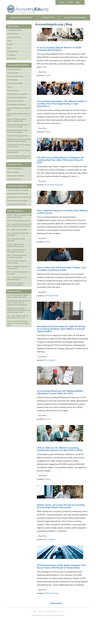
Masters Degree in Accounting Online (19, 197)
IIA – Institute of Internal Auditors (17, 230)
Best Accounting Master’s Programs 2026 (18, 115)
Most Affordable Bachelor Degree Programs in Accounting (17, 125)
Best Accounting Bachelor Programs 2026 (18, 109)
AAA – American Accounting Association (16, 240)
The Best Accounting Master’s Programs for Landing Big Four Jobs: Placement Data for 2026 (60, 160)
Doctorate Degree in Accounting (17, 201)
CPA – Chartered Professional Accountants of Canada (16, 256)
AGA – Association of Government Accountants (18, 234)
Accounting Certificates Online (16, 204)
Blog (78, 2)
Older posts (55, 603)
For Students (50, 360)
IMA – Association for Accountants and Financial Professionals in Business (19, 225)
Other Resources (15, 211)
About (70, 2)
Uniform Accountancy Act (15, 169)
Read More (42, 72)
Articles (9, 41)
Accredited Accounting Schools (17, 97)
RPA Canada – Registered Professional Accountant (15, 284)
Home (62, 2)
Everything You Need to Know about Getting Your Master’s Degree (18, 140)
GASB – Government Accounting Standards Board (17, 267)
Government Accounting (14, 83)
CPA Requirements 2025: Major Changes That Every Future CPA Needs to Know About (61, 566)
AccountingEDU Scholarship (16, 104)
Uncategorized (12, 58)
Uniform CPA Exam (13, 172)
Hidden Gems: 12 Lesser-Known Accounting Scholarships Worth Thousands (61, 506)
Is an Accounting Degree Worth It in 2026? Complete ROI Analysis (59, 48)
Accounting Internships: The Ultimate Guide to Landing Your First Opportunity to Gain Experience (62, 103)
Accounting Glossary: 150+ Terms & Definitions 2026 (18, 151)
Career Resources (13, 90)
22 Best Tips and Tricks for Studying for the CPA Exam (18, 146)
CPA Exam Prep (51, 296)
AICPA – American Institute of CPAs (18, 221)
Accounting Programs (54, 185)
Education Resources (17, 186)
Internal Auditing (12, 80)
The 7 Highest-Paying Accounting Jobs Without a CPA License (62, 211)
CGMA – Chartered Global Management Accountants (15, 245)
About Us (41, 611)
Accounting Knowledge (14, 30)
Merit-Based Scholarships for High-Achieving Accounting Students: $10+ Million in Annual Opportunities (61, 329)
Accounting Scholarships (15, 101)
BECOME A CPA (48, 17)
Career (48, 75)
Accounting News (12, 34)
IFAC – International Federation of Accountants (18, 273)
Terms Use (59, 611)
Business (10, 44)
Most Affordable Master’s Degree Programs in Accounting (17, 131)
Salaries (10, 87)
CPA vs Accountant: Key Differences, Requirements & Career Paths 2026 (18, 157)
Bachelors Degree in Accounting (17, 194)
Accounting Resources (17, 65)
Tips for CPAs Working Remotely (17, 136)
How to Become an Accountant (17, 94)
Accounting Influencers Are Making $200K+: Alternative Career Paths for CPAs (60, 392)
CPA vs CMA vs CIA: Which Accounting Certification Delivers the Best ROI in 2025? (60, 449)
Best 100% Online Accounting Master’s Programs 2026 (16, 120)
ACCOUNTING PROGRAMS (74, 17)
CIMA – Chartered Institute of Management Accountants (16, 251)
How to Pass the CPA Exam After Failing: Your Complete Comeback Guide (61, 268)
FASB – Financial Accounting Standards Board (16, 262)
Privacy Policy (50, 611)
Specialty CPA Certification (15, 176)
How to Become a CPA (14, 179)
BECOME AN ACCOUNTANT (21, 17)
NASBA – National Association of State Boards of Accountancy (19, 216)
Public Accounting (13, 73)
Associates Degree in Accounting (17, 190)
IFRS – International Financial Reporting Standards (16, 278)
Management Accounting (15, 76)
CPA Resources (14, 164)
